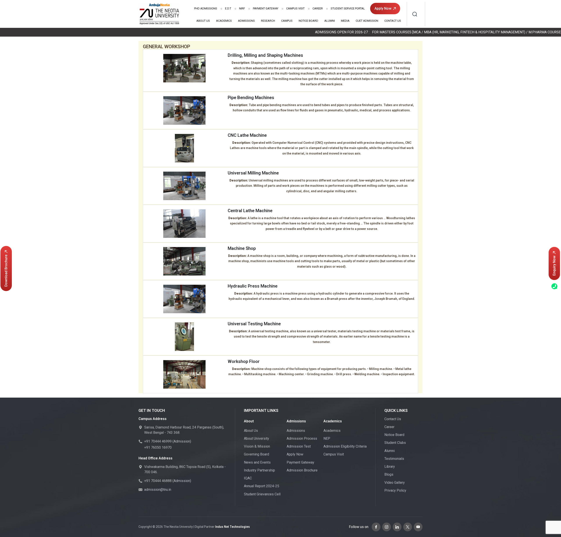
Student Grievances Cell (262, 494)
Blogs (388, 474)
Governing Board (256, 454)
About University (256, 438)
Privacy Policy (395, 490)
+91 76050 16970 (158, 447)
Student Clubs (395, 443)
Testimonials (394, 459)
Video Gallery (394, 482)
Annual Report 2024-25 (261, 486)
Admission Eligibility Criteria (345, 446)
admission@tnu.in (157, 489)
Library (389, 466)
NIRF (242, 8)
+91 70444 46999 (158, 441)
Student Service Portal (348, 8)
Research (268, 20)
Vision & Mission (257, 446)
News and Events (257, 462)
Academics (224, 20)
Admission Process (302, 438)
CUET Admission (367, 20)
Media (345, 20)
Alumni (329, 20)
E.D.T (228, 8)
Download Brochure (6, 271)
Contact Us (392, 20)
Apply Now (383, 8)
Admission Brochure (302, 470)
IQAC (248, 478)
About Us (203, 20)
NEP (326, 438)
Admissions (205, 8)
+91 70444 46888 (158, 481)
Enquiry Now (554, 266)
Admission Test (299, 446)
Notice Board (308, 20)
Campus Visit (295, 8)
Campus (287, 20)
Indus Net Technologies (232, 526)
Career (317, 8)
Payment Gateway (265, 8)
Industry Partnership (259, 470)
